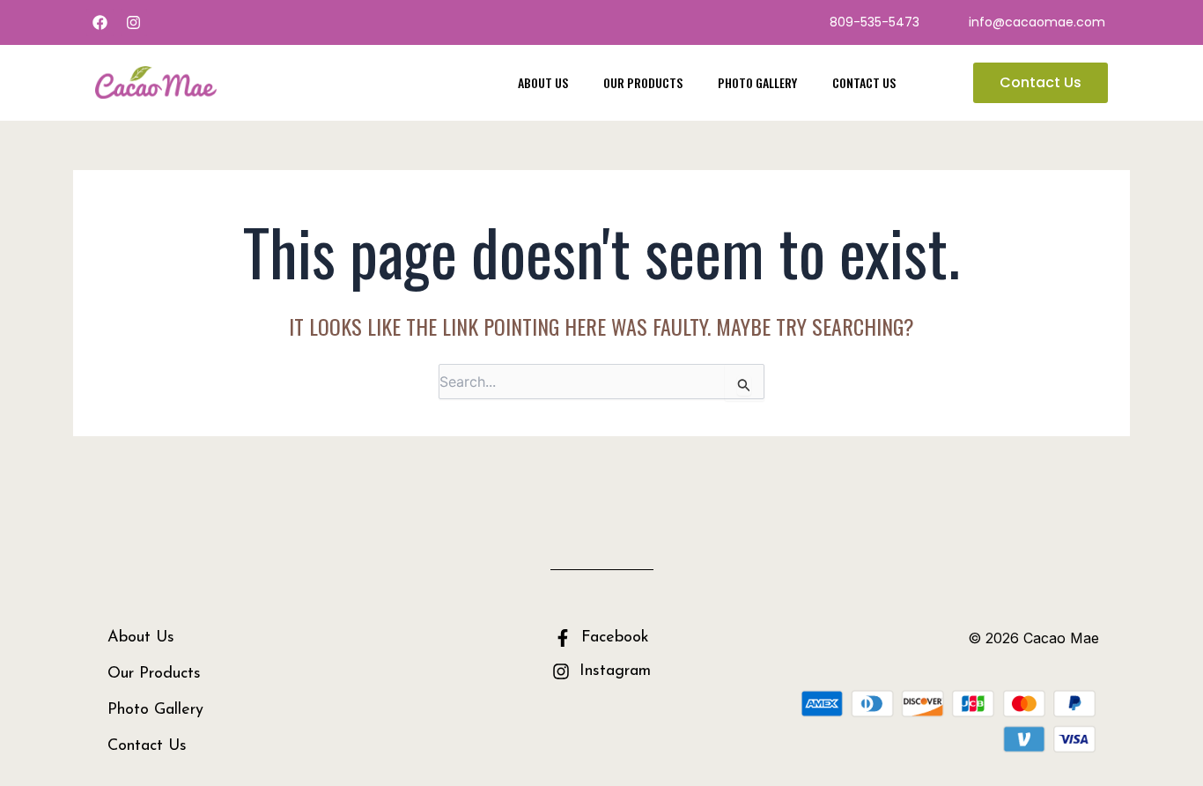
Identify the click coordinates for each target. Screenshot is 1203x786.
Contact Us (864, 82)
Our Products (643, 82)
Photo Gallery (757, 82)
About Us (543, 82)
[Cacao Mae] (156, 81)
